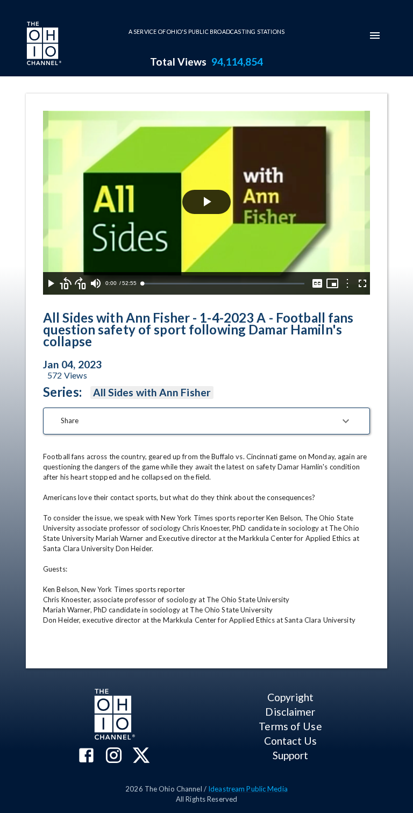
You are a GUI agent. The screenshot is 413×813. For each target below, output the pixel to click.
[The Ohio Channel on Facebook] (86, 756)
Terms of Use (290, 726)
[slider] (223, 283)
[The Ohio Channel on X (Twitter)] (141, 756)
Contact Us (290, 741)
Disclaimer (290, 712)
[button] (206, 421)
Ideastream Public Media (248, 789)
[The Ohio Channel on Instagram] (113, 756)
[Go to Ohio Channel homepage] (43, 44)
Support (291, 755)
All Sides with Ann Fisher (152, 392)
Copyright (290, 697)
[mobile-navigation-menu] (375, 35)
